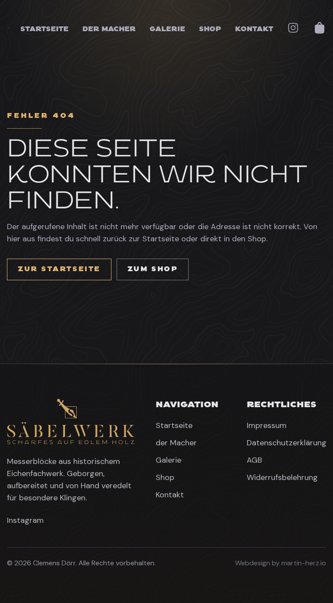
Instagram (25, 520)
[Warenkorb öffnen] (319, 27)
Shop (210, 29)
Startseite (44, 29)
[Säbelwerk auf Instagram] (293, 28)
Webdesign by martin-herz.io (280, 562)
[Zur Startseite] (8, 28)
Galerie (167, 29)
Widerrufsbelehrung (282, 477)
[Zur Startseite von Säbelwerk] (71, 422)
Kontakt (254, 29)
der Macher (109, 29)
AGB (254, 460)
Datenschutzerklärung (286, 443)
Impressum (267, 425)
